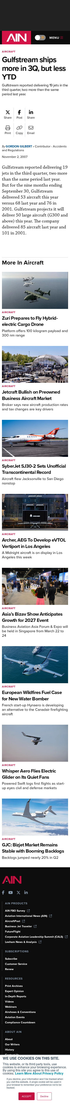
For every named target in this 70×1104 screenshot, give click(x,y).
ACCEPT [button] (26, 1096)
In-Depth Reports (15, 996)
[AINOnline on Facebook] (3, 893)
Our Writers (12, 1044)
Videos (9, 1001)
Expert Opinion (14, 991)
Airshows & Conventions (20, 1012)
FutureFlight (12, 931)
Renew (9, 969)
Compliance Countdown (20, 1022)
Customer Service (16, 964)
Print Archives (14, 986)
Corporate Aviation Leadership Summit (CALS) (34, 936)
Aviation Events (15, 1017)
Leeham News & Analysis (21, 942)
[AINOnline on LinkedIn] (26, 893)
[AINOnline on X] (18, 893)
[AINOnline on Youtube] (10, 893)
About (9, 1039)
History (9, 1049)
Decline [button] (44, 1096)
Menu (54, 38)
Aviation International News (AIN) (26, 916)
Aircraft (9, 51)
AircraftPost (12, 921)
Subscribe (11, 958)
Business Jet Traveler (18, 926)
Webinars (11, 1006)
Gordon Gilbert (19, 146)
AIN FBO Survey (15, 910)
